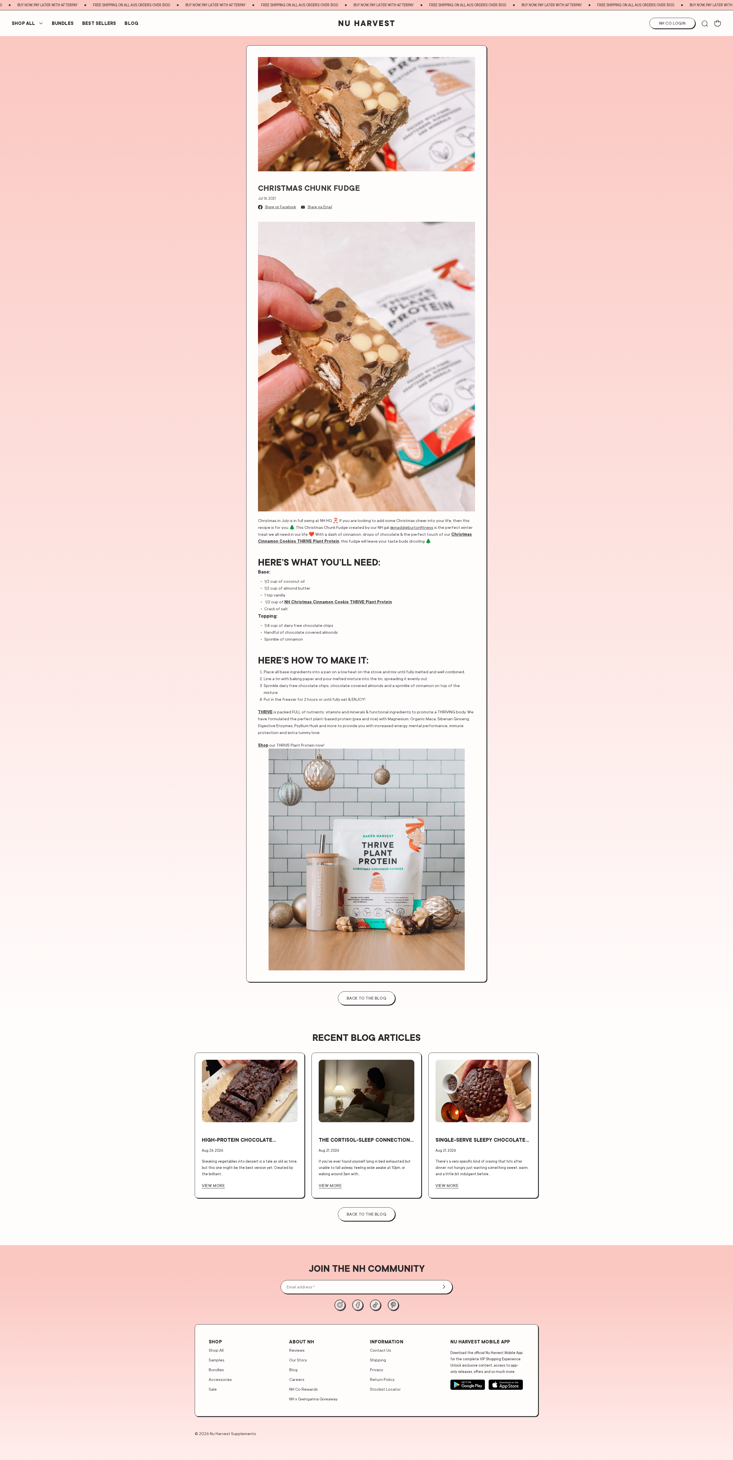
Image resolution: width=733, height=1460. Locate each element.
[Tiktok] (375, 1305)
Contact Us (380, 1350)
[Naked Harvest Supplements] (367, 23)
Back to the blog (367, 998)
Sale (213, 1389)
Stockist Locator (385, 1389)
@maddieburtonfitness (411, 527)
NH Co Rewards (303, 1389)
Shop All (23, 23)
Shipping (378, 1360)
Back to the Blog (367, 1214)
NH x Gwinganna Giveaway (313, 1399)
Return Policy (382, 1379)
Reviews (297, 1350)
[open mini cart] (718, 23)
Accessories (220, 1379)
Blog (131, 23)
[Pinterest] (393, 1305)
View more (213, 1185)
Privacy (376, 1369)
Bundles (216, 1369)
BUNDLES (63, 23)
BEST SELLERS (99, 23)
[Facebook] (357, 1305)
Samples (216, 1360)
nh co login (672, 23)
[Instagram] (339, 1305)
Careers (296, 1379)
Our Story (298, 1360)
